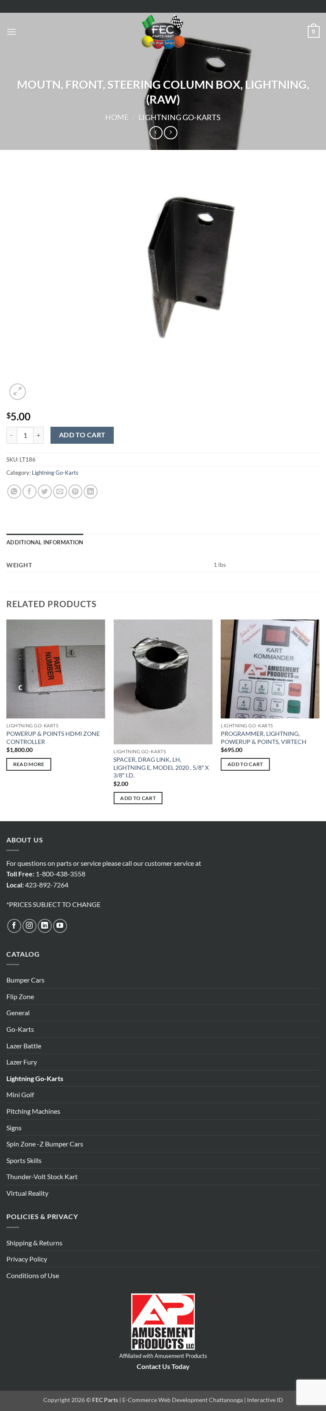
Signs (14, 1128)
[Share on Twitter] (45, 491)
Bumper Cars (25, 980)
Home (117, 117)
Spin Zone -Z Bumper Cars (44, 1144)
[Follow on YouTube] (60, 926)
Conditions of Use (32, 1275)
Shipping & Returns (34, 1243)
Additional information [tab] (45, 542)
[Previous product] (170, 132)
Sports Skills (24, 1160)
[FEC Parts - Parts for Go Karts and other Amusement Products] (163, 32)
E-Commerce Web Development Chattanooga (182, 1399)
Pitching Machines (33, 1111)
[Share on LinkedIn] (91, 491)
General (18, 1012)
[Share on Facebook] (29, 491)
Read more (29, 764)
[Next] (319, 719)
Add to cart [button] (138, 798)
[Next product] (156, 132)
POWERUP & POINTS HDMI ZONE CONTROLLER (53, 737)
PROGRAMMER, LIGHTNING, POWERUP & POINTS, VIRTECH (263, 737)
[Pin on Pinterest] (75, 491)
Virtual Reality (27, 1193)
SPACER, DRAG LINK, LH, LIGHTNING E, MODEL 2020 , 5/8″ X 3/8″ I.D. (161, 767)
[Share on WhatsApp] (14, 491)
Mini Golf (20, 1094)
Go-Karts (20, 1029)
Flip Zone (20, 996)
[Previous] (6, 719)
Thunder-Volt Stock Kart (42, 1176)
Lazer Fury (21, 1062)
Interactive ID (265, 1399)
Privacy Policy (26, 1259)
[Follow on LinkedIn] (45, 926)
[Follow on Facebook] (14, 926)
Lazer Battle (23, 1046)
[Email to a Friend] (60, 491)
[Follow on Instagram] (29, 926)
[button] (11, 31)
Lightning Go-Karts (180, 117)
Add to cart (82, 435)
